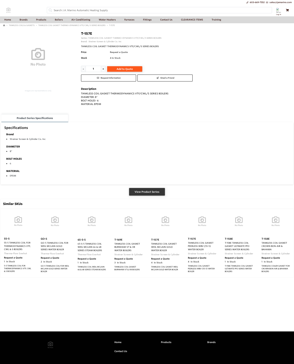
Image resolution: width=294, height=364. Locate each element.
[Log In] (278, 10)
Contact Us (120, 351)
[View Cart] (287, 10)
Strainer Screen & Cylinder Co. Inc (28, 139)
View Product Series (147, 191)
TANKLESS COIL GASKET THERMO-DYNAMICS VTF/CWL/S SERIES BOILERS (125, 38)
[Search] (50, 10)
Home (117, 342)
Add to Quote (125, 69)
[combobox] (159, 10)
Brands (211, 342)
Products (166, 342)
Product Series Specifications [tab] (35, 118)
